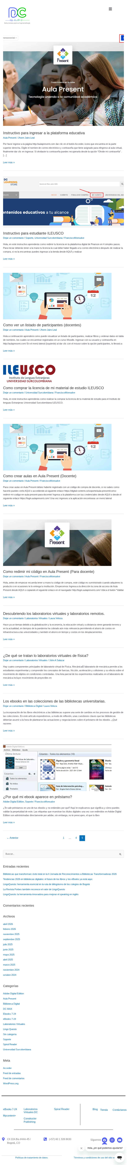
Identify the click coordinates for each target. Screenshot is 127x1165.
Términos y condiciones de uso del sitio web (95, 1157)
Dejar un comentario (13, 238)
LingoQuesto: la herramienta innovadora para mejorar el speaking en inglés (41, 894)
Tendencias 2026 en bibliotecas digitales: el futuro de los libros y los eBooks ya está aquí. (48, 879)
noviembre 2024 (11, 970)
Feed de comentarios (13, 1078)
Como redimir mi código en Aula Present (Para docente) (48, 572)
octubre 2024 (9, 975)
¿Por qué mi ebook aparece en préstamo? (37, 797)
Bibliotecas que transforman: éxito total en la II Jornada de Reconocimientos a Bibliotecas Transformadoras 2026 (60, 874)
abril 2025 (8, 959)
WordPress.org (10, 1083)
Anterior (12, 838)
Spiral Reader (10, 1044)
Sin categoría (9, 1034)
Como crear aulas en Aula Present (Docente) (39, 476)
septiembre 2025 (11, 939)
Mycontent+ (9, 1115)
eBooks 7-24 (9, 1019)
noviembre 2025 (11, 934)
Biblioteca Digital (33, 706)
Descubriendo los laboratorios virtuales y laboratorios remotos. (54, 614)
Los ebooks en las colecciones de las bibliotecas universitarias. (54, 701)
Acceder (7, 1068)
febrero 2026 (9, 929)
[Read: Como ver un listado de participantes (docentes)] (57, 296)
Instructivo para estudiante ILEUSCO (33, 233)
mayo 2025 (8, 954)
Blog (95, 1109)
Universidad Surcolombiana (48, 238)
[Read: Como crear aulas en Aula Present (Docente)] (57, 447)
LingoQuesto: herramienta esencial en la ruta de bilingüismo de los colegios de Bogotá (46, 884)
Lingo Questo (10, 1029)
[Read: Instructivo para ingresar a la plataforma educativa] (63, 80)
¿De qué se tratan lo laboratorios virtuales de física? (45, 656)
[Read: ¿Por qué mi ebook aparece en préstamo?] (57, 767)
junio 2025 (8, 949)
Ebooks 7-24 (9, 1014)
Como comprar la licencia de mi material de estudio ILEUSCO (53, 388)
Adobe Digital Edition (13, 801)
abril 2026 (8, 924)
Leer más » (9, 162)
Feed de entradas (12, 1073)
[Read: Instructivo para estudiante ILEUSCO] (63, 202)
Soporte (29, 238)
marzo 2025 (9, 964)
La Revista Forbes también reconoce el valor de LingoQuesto (34, 889)
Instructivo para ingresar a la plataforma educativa (44, 133)
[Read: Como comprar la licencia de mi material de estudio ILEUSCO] (29, 373)
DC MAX (7, 1009)
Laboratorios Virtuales (36, 618)
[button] (110, 9)
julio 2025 (8, 944)
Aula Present (9, 138)
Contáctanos (120, 1110)
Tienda (104, 1110)
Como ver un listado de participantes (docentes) (42, 325)
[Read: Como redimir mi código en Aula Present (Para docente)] (57, 542)
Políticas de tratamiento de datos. (31, 1157)
